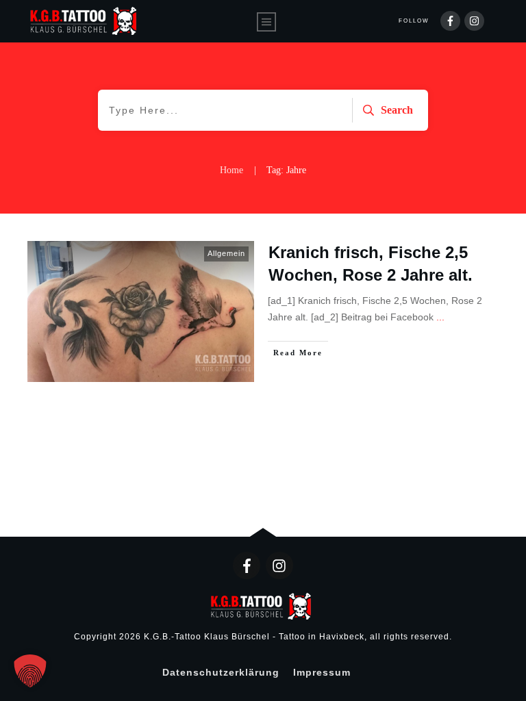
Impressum (322, 672)
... (440, 316)
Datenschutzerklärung (220, 672)
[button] (30, 671)
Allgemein (226, 253)
